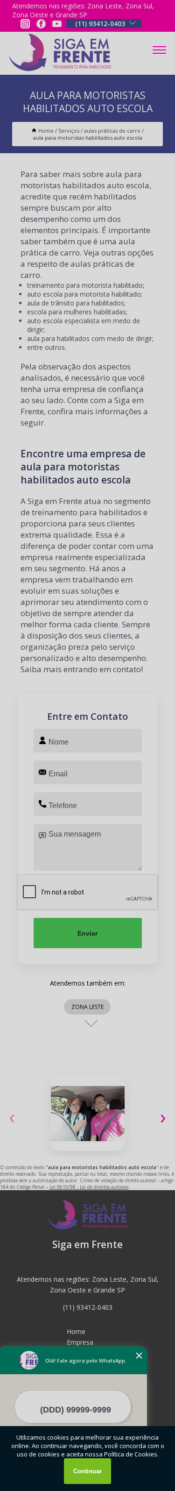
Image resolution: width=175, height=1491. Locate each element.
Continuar (87, 1471)
